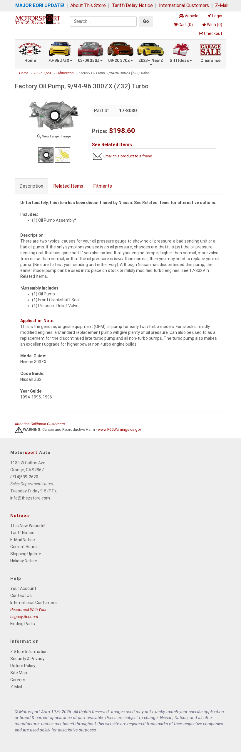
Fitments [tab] (102, 186)
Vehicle (191, 16)
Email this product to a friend (127, 156)
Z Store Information (29, 651)
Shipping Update (25, 553)
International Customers (184, 5)
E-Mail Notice (22, 539)
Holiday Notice (23, 560)
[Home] (38, 19)
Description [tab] (31, 186)
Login (217, 16)
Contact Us (21, 595)
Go (146, 21)
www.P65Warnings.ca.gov (119, 430)
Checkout (213, 33)
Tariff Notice (22, 532)
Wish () (214, 24)
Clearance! (211, 60)
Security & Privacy (27, 658)
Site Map (18, 672)
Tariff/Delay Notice (132, 5)
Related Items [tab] (68, 186)
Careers (17, 679)
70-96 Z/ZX (58, 60)
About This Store (88, 5)
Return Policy (22, 665)
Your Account (23, 588)
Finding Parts (22, 623)
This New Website (27, 525)
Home (30, 60)
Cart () (185, 24)
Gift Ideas (179, 60)
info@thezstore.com (30, 498)
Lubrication (64, 73)
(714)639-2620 (24, 477)
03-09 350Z (89, 60)
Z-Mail (221, 5)
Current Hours (23, 546)
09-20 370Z (119, 60)
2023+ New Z (150, 60)
